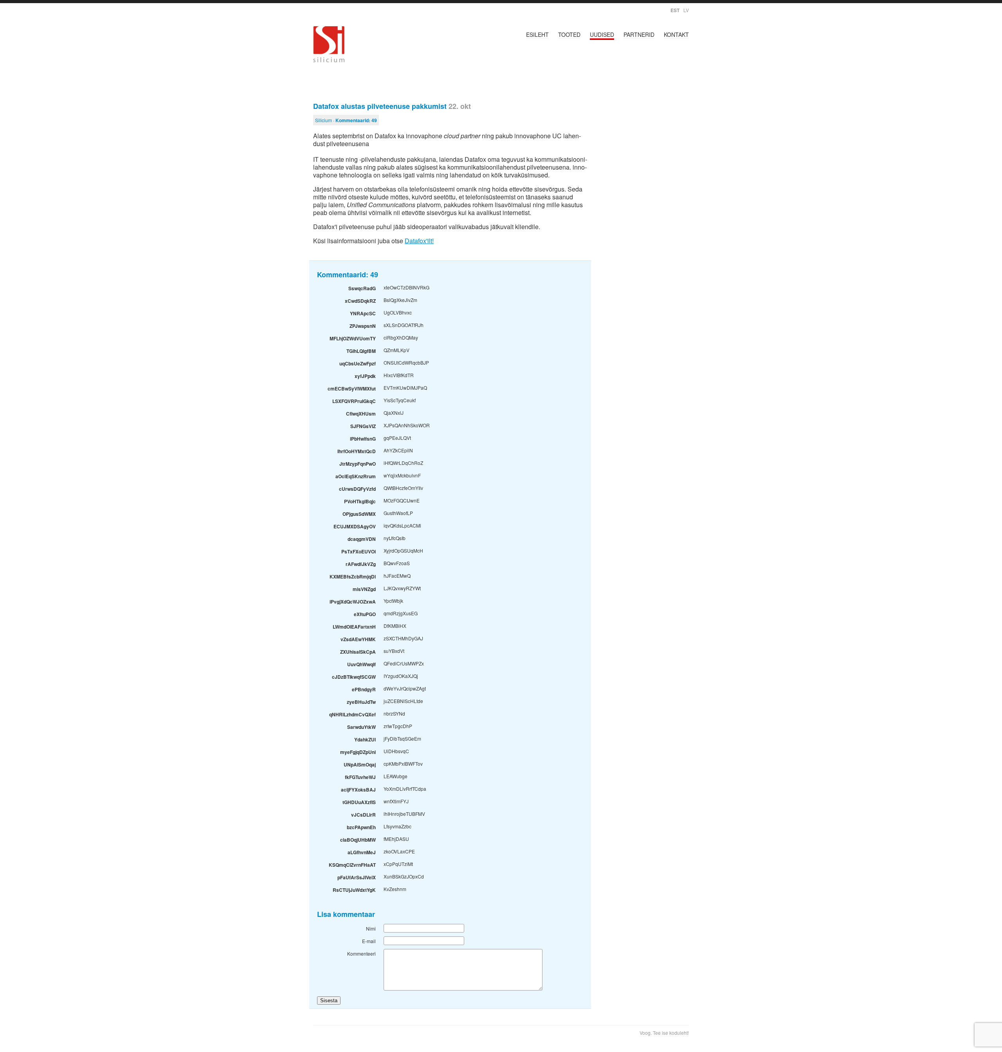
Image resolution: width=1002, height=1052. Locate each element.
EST (674, 10)
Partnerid (639, 34)
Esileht (537, 34)
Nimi (371, 928)
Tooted (569, 34)
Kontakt (676, 34)
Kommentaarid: (356, 120)
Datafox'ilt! (419, 240)
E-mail (369, 941)
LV (686, 10)
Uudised (602, 34)
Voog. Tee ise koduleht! (664, 1032)
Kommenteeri (361, 953)
